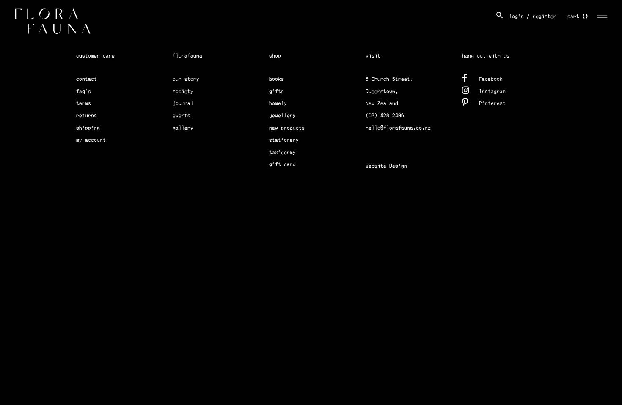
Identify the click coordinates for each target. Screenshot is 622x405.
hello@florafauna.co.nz (398, 127)
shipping (88, 127)
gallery (183, 127)
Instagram (492, 91)
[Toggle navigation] (603, 15)
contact (86, 79)
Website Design (386, 166)
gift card (282, 164)
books (276, 79)
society (183, 91)
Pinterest (492, 103)
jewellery (282, 115)
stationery (284, 140)
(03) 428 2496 (385, 115)
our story (186, 79)
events (181, 115)
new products (287, 127)
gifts (276, 91)
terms (83, 103)
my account (91, 140)
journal (183, 103)
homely (278, 103)
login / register (532, 16)
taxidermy (282, 152)
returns (86, 115)
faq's (83, 91)
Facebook (491, 79)
